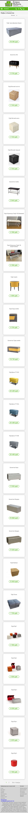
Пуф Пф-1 (14, 626)
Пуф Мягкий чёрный (14, 150)
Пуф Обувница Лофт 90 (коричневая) (14, 246)
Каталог (6, 8)
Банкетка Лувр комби (14, 340)
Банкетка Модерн (14, 499)
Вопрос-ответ (4, 796)
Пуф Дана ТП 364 (14, 404)
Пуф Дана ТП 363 (14, 372)
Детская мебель (22, 796)
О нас (2, 788)
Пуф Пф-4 (14, 721)
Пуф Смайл (14, 277)
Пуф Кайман (14, 562)
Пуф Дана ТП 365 (14, 435)
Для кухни (22, 791)
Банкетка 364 (14, 54)
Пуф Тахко (14, 594)
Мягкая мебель (23, 788)
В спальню (22, 792)
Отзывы (2, 791)
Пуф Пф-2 (14, 658)
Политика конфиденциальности (7, 800)
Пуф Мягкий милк (14, 118)
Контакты (3, 798)
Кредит (2, 792)
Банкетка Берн (14, 467)
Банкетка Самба (14, 181)
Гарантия (3, 795)
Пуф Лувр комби (14, 308)
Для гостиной (23, 789)
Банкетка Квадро (14, 531)
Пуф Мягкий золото (14, 86)
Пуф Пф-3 (14, 689)
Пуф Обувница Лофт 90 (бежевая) (14, 213)
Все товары (16, 782)
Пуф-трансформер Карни (14, 23)
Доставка (3, 789)
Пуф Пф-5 (14, 753)
